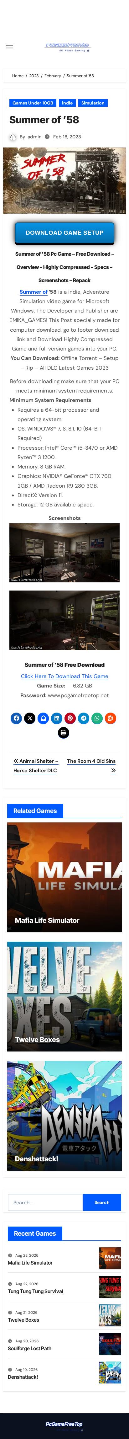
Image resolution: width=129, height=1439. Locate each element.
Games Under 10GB (33, 103)
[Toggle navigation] (9, 47)
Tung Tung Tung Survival (35, 1291)
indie (67, 103)
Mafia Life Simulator (47, 920)
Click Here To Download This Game (64, 676)
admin (35, 137)
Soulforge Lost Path (29, 1348)
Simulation (93, 103)
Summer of (34, 291)
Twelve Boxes (37, 1039)
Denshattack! (36, 1159)
